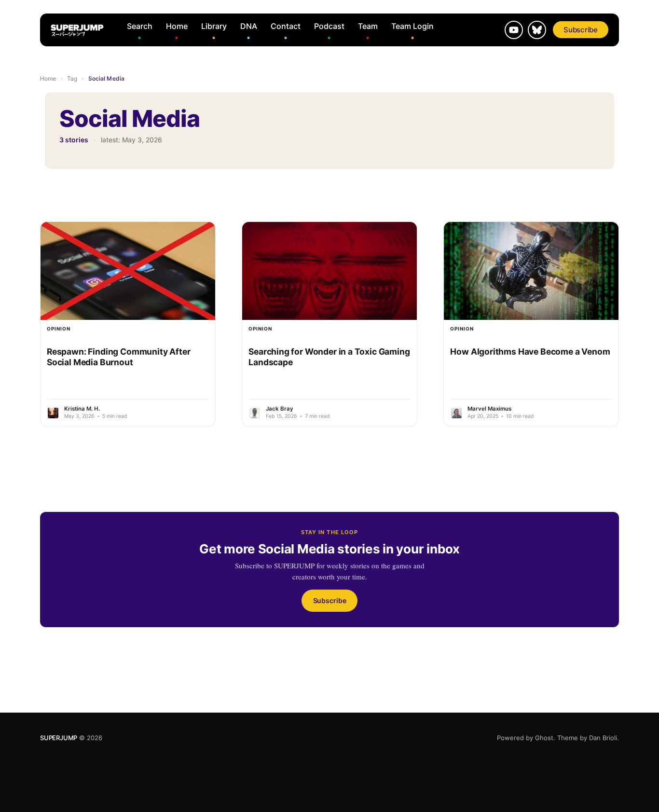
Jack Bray (279, 408)
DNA (248, 26)
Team (368, 26)
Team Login (412, 26)
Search (139, 26)
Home (177, 26)
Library (214, 26)
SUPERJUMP (58, 738)
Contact (286, 26)
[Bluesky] (537, 30)
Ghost (544, 738)
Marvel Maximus (489, 408)
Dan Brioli (603, 738)
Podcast (329, 26)
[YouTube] (514, 30)
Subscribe (580, 29)
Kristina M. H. (82, 408)
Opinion (58, 328)
